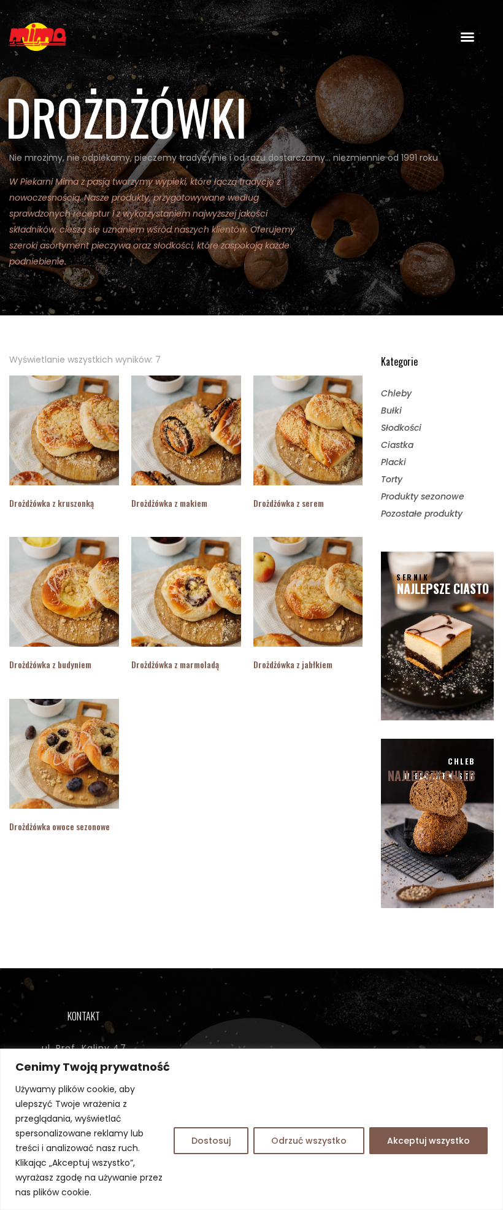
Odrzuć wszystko (309, 1141)
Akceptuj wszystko (428, 1141)
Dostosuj (211, 1141)
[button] (467, 37)
